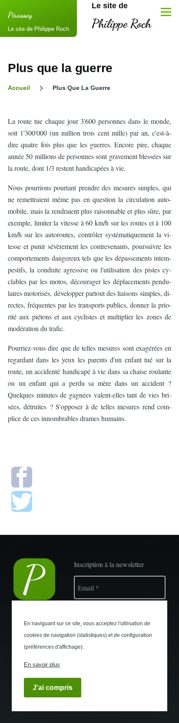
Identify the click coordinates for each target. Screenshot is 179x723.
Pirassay (20, 15)
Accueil (19, 87)
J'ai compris (53, 687)
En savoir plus (42, 664)
